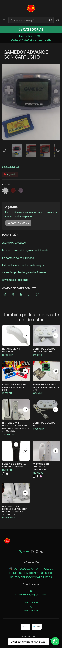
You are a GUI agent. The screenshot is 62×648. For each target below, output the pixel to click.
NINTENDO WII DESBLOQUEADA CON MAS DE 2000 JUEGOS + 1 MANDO (15, 426)
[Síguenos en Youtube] (41, 551)
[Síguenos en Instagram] (32, 551)
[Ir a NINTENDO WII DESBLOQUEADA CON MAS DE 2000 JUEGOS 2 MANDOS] (16, 493)
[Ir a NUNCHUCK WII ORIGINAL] (16, 335)
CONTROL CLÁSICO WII (44, 424)
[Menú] (4, 20)
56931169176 (31, 610)
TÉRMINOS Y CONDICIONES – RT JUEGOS (31, 573)
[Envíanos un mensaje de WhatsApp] (55, 641)
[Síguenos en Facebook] (37, 551)
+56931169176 (31, 602)
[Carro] (58, 20)
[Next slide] (57, 150)
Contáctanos (20, 223)
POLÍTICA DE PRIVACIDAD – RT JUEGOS (31, 577)
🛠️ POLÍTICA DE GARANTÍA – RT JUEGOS (31, 568)
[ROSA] (21, 190)
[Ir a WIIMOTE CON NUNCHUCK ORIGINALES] (46, 451)
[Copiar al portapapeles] (37, 294)
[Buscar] (51, 20)
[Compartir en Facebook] (5, 294)
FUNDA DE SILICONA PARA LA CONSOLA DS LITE (46, 387)
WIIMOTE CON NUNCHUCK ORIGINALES (41, 466)
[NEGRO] (3, 473)
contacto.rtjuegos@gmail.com (31, 594)
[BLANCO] (7, 473)
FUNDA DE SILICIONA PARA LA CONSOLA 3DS (14, 387)
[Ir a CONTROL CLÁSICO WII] (46, 409)
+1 (44, 476)
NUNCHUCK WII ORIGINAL (11, 350)
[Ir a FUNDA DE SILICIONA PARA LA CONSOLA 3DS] (16, 371)
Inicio (21, 36)
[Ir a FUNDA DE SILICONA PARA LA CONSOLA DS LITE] (46, 371)
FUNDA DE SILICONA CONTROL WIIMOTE (14, 465)
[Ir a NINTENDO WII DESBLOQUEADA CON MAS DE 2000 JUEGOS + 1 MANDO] (16, 409)
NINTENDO (34, 36)
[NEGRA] (34, 476)
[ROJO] (13, 190)
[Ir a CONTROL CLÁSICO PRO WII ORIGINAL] (46, 335)
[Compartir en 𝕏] (13, 294)
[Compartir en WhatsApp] (21, 294)
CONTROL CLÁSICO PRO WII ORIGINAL (44, 350)
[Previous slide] (4, 150)
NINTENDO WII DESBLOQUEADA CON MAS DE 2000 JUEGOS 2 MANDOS (15, 510)
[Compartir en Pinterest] (29, 294)
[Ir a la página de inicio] (31, 8)
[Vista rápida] (25, 335)
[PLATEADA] (5, 190)
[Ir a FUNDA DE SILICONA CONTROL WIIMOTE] (16, 451)
